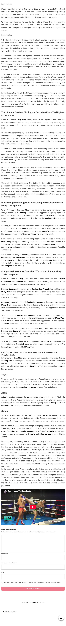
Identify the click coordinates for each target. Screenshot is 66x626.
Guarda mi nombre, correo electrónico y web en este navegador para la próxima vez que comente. (32, 582)
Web (2, 572)
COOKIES (25, 602)
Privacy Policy (33, 602)
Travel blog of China (9, 611)
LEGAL (42, 602)
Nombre (4, 553)
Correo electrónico (9, 563)
